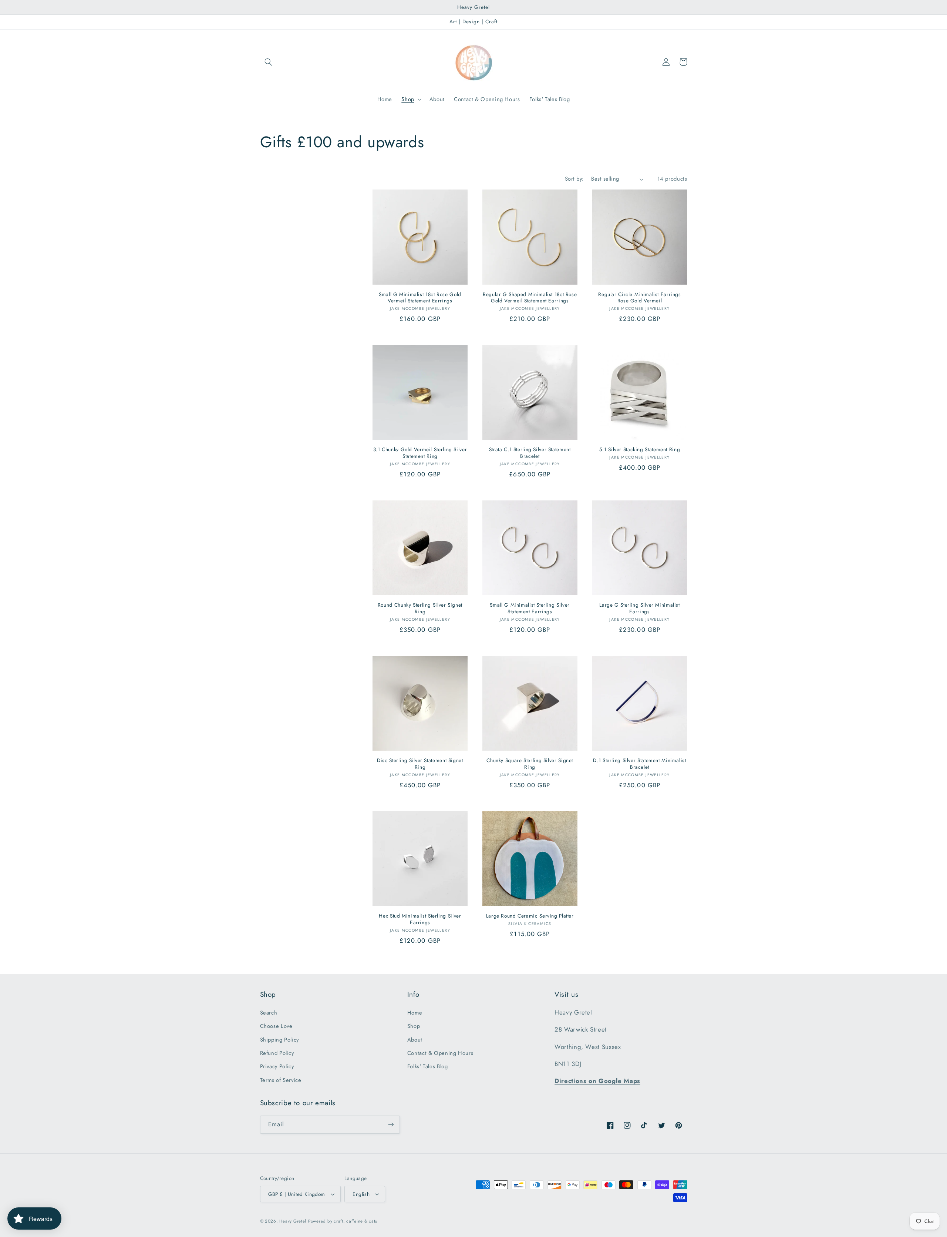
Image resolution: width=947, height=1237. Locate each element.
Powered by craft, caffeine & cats (342, 1221)
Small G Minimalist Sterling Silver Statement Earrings (529, 608)
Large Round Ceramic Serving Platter (530, 916)
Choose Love (276, 1026)
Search (268, 1013)
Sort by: (574, 179)
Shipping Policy (279, 1040)
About (414, 1040)
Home (414, 1013)
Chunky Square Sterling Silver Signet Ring (529, 764)
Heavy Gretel (292, 1221)
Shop (413, 1026)
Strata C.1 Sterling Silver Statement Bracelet (530, 453)
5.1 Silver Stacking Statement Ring (639, 449)
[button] (268, 61)
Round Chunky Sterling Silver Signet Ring (420, 608)
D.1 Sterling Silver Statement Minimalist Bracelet (639, 764)
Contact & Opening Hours (440, 1053)
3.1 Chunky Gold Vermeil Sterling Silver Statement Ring (420, 453)
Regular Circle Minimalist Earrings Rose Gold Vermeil (639, 298)
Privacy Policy (277, 1066)
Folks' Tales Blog (427, 1066)
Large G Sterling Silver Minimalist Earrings (639, 608)
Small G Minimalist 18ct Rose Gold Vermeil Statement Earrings (420, 298)
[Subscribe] (390, 1125)
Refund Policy (277, 1053)
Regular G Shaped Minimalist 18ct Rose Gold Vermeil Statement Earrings (530, 298)
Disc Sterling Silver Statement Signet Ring (420, 764)
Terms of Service (280, 1080)
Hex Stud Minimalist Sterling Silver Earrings (420, 919)
